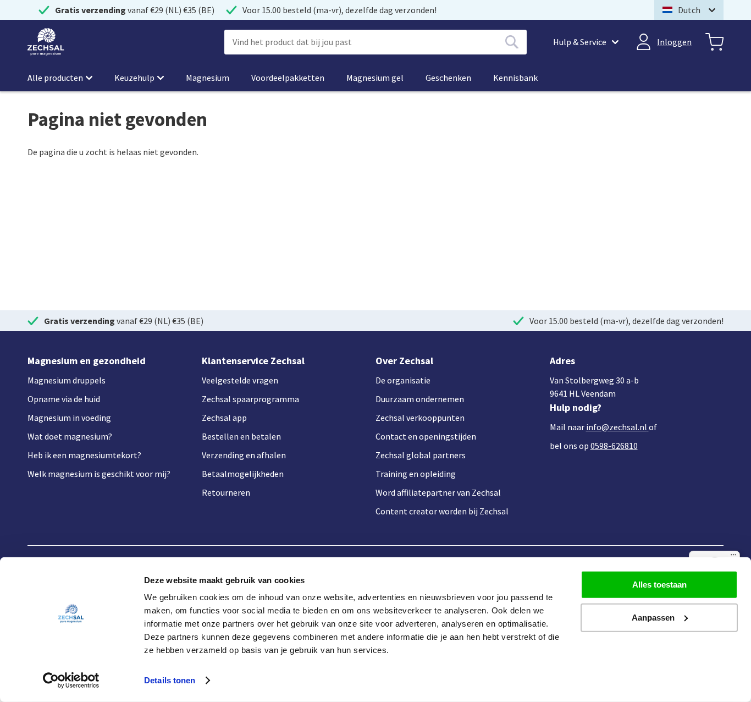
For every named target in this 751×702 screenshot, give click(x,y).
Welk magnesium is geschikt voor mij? (98, 473)
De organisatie (402, 380)
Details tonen (169, 680)
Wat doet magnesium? (69, 436)
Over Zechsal (404, 360)
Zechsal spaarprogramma (250, 398)
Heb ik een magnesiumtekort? (84, 454)
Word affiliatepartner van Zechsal (438, 492)
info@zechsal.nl (616, 426)
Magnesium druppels (66, 380)
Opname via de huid (63, 398)
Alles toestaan (659, 584)
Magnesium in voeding (69, 417)
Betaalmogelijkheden (243, 473)
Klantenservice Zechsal (253, 360)
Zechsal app (224, 417)
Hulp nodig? (575, 407)
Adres (562, 360)
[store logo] (45, 42)
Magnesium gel (375, 77)
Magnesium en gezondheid (86, 360)
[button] (689, 10)
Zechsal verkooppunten (420, 417)
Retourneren (226, 492)
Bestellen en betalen (241, 436)
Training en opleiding (415, 473)
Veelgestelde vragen (240, 380)
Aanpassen (653, 617)
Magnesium (207, 77)
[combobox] (375, 42)
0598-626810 (614, 445)
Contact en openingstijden (425, 436)
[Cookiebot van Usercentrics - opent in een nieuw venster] (71, 680)
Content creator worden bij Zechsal (442, 511)
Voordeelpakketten (287, 77)
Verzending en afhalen (244, 454)
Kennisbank (515, 77)
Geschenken (448, 77)
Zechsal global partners (420, 454)
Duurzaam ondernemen (419, 398)
